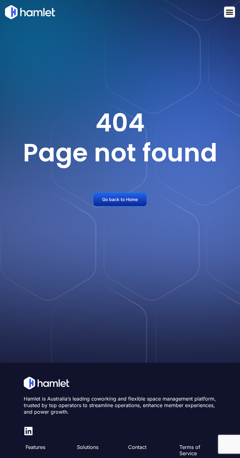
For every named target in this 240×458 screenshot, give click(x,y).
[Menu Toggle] (229, 12)
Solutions (87, 447)
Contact (137, 447)
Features (35, 447)
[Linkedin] (28, 431)
